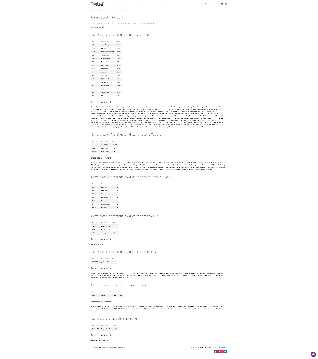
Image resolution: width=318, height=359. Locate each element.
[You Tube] (218, 351)
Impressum (121, 347)
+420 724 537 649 (205, 347)
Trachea (93, 10)
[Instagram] (222, 351)
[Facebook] (215, 351)
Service (112, 10)
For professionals (103, 10)
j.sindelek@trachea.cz (220, 347)
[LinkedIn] (225, 351)
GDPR (195, 347)
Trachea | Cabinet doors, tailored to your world (97, 3)
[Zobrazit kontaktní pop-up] (313, 354)
